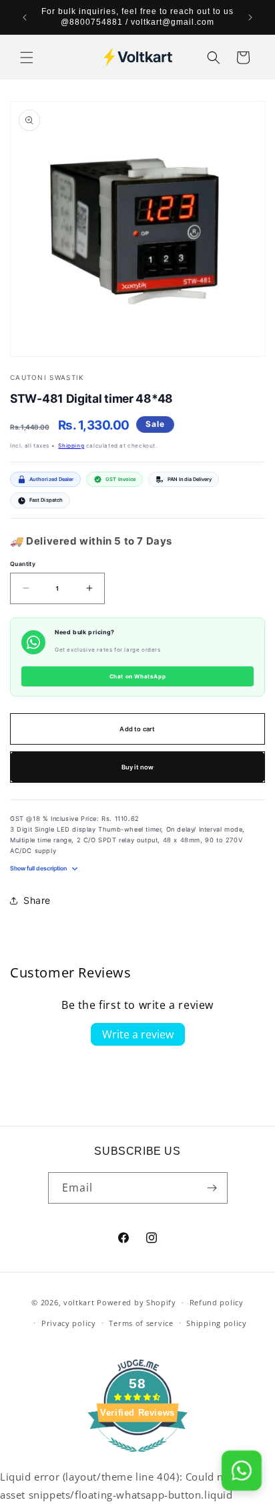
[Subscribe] (212, 1188)
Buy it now (137, 767)
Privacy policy (68, 1323)
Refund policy (217, 1302)
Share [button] (37, 900)
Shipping (71, 445)
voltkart (79, 1302)
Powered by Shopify (136, 1302)
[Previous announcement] (24, 17)
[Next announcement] (250, 17)
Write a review (138, 1034)
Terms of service (141, 1323)
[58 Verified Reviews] (137, 1458)
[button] (26, 57)
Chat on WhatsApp (137, 676)
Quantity (22, 564)
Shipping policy (216, 1323)
